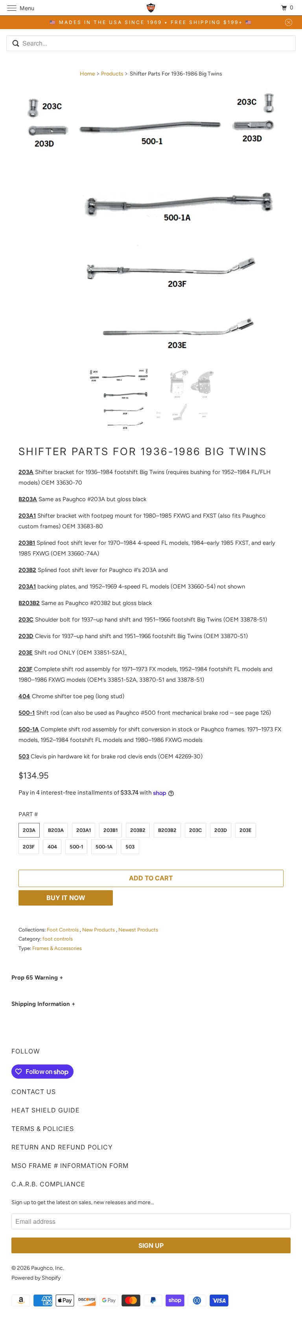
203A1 (83, 830)
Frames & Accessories (57, 948)
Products (112, 73)
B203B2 (167, 830)
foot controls (57, 939)
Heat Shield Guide (45, 1110)
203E (245, 830)
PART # (28, 814)
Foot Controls (63, 930)
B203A (56, 830)
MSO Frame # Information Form (70, 1166)
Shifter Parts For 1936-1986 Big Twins (142, 451)
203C (195, 830)
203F (29, 847)
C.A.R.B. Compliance (48, 1184)
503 (129, 847)
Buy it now (65, 898)
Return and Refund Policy (62, 1147)
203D (220, 830)
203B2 (137, 830)
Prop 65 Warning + (37, 977)
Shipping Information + (43, 1003)
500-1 (76, 847)
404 (52, 847)
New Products (99, 930)
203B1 (110, 830)
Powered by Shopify (36, 1278)
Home (87, 73)
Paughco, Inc (47, 1268)
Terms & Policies (42, 1129)
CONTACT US (33, 1092)
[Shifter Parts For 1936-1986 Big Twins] (150, 222)
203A (29, 830)
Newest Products (138, 930)
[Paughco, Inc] (151, 7)
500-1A (104, 847)
